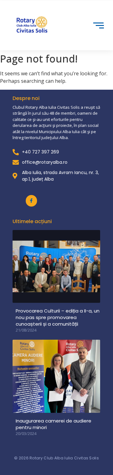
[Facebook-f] (31, 200)
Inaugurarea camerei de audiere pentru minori (53, 424)
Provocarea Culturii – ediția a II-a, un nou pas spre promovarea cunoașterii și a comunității (58, 317)
